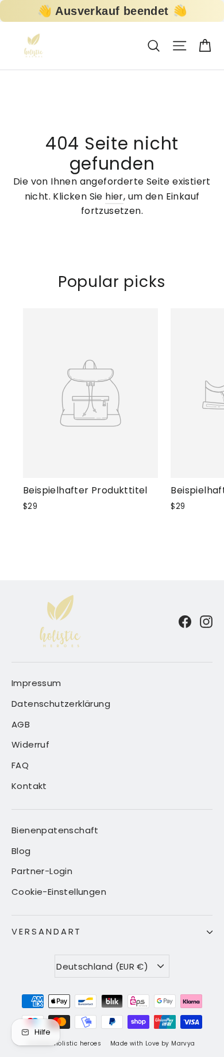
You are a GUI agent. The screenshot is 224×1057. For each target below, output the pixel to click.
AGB (20, 724)
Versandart (46, 931)
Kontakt (29, 786)
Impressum (36, 683)
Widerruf (30, 744)
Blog (21, 851)
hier (114, 196)
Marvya (183, 1043)
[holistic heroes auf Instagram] (206, 621)
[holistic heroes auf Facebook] (185, 621)
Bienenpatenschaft (55, 830)
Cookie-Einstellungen (58, 892)
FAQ (20, 765)
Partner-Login (41, 871)
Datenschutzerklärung (60, 704)
